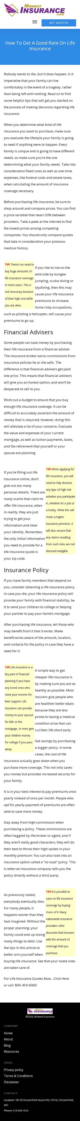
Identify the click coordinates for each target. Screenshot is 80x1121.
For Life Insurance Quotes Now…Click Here (36, 978)
